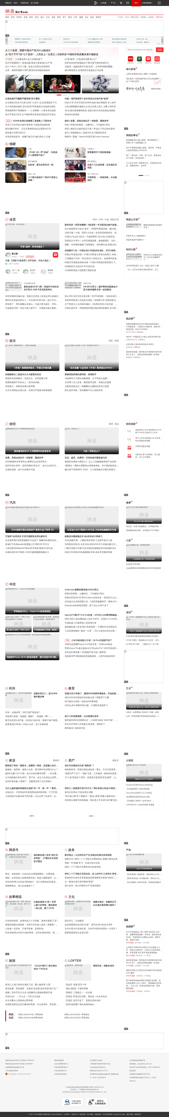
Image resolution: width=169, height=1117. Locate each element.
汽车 (75, 17)
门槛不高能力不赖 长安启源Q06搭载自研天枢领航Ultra (90, 548)
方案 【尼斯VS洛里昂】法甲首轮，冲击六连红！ (28, 260)
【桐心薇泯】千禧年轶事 (76, 988)
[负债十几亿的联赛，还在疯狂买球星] (75, 165)
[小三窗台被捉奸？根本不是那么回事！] (15, 177)
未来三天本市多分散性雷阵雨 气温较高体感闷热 (27, 125)
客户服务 (90, 1114)
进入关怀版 (34, 3)
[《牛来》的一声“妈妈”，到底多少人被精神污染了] (15, 152)
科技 (37, 17)
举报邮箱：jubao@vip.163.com (140, 1064)
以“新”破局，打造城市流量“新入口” (81, 59)
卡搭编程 (143, 17)
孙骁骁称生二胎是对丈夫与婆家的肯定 (88, 133)
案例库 (56, 760)
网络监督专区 (155, 10)
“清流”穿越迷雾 (20, 42)
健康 (81, 17)
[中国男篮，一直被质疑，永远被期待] (75, 177)
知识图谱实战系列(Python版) (138, 797)
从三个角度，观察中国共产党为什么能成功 (27, 50)
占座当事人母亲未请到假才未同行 (140, 344)
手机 (67, 640)
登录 (136, 3)
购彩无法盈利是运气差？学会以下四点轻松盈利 (93, 129)
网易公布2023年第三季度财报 (77, 1018)
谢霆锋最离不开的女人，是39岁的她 (22, 382)
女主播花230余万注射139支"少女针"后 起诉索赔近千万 (31, 102)
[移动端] (95, 3)
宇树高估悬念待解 (142, 446)
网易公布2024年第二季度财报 (30, 1014)
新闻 (7, 17)
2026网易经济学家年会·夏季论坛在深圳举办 (26, 462)
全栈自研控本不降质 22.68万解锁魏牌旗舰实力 (27, 552)
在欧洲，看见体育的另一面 (40, 165)
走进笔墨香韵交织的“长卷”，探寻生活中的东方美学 (88, 925)
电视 (117, 341)
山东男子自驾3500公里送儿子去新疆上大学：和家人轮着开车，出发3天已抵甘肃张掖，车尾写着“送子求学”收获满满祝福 (143, 950)
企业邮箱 (150, 17)
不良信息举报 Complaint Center (114, 1114)
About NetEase (56, 1114)
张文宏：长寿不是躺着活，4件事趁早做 (142, 526)
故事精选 (15, 896)
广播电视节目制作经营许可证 (100, 1064)
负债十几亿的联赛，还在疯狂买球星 (102, 166)
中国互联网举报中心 (61, 1067)
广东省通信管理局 (11, 1071)
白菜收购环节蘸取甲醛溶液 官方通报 (22, 99)
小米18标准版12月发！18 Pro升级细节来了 (91, 640)
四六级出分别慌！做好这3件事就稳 (81, 701)
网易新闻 (16, 10)
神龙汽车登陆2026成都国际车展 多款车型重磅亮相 (88, 552)
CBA (101, 219)
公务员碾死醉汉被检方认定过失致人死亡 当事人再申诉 (90, 106)
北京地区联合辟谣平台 (98, 1067)
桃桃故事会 (132, 135)
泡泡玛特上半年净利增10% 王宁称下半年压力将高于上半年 (148, 431)
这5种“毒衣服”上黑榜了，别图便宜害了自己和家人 (28, 781)
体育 (13, 17)
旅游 (12, 960)
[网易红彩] (55, 254)
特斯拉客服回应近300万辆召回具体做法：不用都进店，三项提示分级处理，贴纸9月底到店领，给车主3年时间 (143, 326)
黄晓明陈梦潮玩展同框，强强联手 (80, 374)
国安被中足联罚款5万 (15, 133)
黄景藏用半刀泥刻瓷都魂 (99, 152)
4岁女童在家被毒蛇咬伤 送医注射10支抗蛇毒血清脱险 (90, 110)
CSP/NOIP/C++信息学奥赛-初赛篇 (140, 805)
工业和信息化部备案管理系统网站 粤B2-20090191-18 (84, 1087)
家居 (70, 17)
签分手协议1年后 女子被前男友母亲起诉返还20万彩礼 (30, 114)
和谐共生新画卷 (72, 114)
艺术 (128, 688)
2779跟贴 (147, 955)
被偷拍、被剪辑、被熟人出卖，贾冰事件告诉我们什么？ (31, 769)
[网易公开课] (104, 3)
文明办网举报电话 (60, 1074)
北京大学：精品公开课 (47, 39)
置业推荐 (139, 39)
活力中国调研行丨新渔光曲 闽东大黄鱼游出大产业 (28, 63)
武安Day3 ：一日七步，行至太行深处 (22, 996)
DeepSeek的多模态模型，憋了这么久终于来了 (87, 605)
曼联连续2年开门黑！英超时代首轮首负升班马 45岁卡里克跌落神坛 (41, 288)
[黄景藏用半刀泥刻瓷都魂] (75, 152)
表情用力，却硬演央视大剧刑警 (20, 386)
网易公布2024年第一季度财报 (77, 1014)
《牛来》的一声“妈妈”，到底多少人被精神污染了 (43, 153)
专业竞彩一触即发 (69, 42)
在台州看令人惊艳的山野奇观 (19, 1000)
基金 (117, 424)
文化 (48, 17)
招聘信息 (82, 1114)
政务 (92, 17)
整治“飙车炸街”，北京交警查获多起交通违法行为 (28, 129)
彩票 (25, 17)
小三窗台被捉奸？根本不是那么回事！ (43, 178)
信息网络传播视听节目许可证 (139, 1074)
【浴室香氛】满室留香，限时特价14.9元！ (143, 874)
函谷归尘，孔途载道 (74, 921)
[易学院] (135, 89)
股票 (111, 424)
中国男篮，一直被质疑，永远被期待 (102, 178)
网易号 (98, 17)
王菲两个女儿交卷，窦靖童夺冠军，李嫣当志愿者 (88, 382)
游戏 (128, 612)
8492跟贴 (146, 943)
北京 (86, 17)
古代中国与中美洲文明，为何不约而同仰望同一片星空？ (91, 929)
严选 (128, 850)
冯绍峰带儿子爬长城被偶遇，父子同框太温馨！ (87, 378)
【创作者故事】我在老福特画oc (79, 1004)
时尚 (12, 688)
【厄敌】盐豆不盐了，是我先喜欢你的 (83, 1000)
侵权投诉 (138, 1114)
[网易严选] (113, 3)
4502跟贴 (146, 966)
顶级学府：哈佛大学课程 (120, 39)
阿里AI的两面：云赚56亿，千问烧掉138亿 (90, 125)
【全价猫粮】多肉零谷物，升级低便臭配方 (143, 882)
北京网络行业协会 (96, 1060)
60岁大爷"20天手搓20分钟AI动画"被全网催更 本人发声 (90, 102)
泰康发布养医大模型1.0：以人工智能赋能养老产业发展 (90, 462)
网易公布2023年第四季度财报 (30, 1018)
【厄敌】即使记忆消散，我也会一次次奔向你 (86, 996)
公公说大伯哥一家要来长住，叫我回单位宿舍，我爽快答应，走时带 (143, 164)
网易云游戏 (135, 17)
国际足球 (114, 219)
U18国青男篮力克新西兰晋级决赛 (80, 270)
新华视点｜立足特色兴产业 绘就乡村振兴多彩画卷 (88, 855)
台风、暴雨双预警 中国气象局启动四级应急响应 (27, 70)
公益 (128, 540)
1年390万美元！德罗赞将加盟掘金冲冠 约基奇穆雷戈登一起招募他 (100, 288)
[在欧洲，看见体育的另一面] (15, 165)
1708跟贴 (147, 976)
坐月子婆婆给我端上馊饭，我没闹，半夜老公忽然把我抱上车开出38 (143, 149)
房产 (64, 17)
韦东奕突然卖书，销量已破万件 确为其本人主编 (27, 137)
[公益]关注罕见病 (133, 564)
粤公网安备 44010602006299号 (19, 1074)
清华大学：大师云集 (70, 39)
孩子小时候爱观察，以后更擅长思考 (81, 716)
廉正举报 (130, 1114)
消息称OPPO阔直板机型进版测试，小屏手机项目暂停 (90, 656)
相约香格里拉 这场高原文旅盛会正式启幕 (84, 70)
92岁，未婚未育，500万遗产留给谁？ (23, 712)
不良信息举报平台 (60, 1071)
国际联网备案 (59, 1060)
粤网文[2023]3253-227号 (99, 1071)
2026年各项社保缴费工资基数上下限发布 (32, 121)
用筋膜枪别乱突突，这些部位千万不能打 (142, 530)
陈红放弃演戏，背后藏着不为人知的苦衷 (84, 390)
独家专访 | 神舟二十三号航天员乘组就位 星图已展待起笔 (91, 859)
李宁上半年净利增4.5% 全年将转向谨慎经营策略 (147, 439)
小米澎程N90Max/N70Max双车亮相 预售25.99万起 (29, 548)
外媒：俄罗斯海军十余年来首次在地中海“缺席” (87, 99)
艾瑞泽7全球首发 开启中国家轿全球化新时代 (26, 536)
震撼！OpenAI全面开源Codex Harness (91, 137)
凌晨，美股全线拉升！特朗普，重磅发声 (90, 121)
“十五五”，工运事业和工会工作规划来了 (24, 59)
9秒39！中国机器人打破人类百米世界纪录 (143, 337)
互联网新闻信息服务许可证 (14, 1067)
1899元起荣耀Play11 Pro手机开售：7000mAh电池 (88, 644)
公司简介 (67, 1114)
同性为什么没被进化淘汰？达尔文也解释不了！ (153, 257)
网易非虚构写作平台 (143, 42)
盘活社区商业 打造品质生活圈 (79, 792)
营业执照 (132, 1071)
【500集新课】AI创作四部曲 (137, 789)
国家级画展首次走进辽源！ (77, 932)
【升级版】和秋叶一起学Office (138, 801)
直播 (53, 17)
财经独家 (131, 424)
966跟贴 (147, 991)
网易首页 (8, 3)
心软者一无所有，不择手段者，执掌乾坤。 (25, 929)
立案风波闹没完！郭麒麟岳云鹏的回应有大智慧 (87, 386)
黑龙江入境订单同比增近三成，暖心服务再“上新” (28, 984)
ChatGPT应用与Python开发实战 (139, 785)
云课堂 (129, 760)
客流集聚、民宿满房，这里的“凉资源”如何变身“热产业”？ (32, 988)
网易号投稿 (155, 89)
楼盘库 (115, 760)
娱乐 (42, 17)
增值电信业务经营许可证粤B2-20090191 (19, 1060)
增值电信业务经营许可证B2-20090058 (19, 1064)
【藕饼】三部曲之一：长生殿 (78, 992)
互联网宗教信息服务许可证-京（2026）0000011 (143, 1079)
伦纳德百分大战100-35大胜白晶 (80, 266)
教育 (59, 17)
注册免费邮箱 (147, 3)
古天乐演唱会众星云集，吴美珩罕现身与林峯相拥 (28, 390)
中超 (107, 219)
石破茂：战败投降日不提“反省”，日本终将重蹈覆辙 (88, 66)
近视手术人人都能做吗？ (136, 236)
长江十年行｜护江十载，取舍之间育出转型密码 (27, 66)
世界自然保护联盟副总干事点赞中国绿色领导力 (87, 63)
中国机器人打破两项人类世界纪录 (80, 623)
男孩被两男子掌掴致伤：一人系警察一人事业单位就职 (30, 110)
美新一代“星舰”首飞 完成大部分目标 (82, 863)
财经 (31, 17)
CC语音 (120, 17)
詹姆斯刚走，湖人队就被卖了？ (20, 886)
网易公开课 (132, 219)
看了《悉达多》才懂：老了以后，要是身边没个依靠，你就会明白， (143, 156)
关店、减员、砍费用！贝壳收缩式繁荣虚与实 (86, 458)
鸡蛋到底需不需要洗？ (135, 240)
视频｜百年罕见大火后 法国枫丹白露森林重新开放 (28, 992)
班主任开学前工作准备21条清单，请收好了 (85, 724)
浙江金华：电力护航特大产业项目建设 (83, 885)
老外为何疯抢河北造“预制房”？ (79, 765)
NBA (95, 219)
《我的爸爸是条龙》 (95, 42)
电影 (111, 341)
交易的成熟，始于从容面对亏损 (20, 469)
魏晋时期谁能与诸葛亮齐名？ (153, 226)
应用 (15, 3)
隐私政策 (98, 1114)
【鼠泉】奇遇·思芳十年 (75, 984)
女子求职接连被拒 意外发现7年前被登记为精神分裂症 (30, 106)
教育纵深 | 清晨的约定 (75, 728)
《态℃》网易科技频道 (47, 42)
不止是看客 (92, 39)
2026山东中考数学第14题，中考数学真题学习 (86, 705)
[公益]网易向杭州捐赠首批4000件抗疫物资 (143, 568)
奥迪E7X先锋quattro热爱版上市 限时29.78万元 (27, 544)
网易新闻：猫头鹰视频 (23, 39)
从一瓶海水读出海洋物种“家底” (79, 882)
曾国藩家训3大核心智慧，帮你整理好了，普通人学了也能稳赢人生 (143, 141)
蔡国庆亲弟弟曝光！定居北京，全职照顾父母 (26, 378)
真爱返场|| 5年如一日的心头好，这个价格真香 (26, 724)
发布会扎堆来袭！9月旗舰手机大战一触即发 (85, 652)
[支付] (121, 3)
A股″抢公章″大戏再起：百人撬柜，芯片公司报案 (147, 455)
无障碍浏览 (25, 3)
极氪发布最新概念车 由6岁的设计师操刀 (83, 536)
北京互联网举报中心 (61, 1064)
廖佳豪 (15, 254)
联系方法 (75, 1114)
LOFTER (74, 960)
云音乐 (127, 17)
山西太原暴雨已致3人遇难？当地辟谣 (141, 74)
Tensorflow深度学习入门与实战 (139, 793)
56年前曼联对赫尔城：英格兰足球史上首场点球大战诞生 (31, 296)
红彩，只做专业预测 (119, 42)
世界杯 (19, 17)
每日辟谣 (131, 69)
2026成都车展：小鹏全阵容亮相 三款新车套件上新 (88, 540)
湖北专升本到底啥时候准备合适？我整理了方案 (87, 697)
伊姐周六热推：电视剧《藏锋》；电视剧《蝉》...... (29, 716)
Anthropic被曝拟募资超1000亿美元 (81, 590)
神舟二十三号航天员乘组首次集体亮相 (83, 867)
